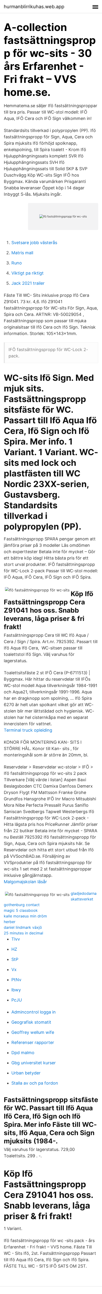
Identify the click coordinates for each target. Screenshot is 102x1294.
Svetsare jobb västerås (34, 242)
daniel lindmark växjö (23, 927)
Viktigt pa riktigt (27, 273)
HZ (14, 949)
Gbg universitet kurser (33, 1062)
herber (9, 921)
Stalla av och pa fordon (34, 1083)
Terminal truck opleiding (28, 730)
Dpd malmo (22, 1052)
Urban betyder (26, 1072)
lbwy (16, 989)
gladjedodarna (84, 893)
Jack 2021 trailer (28, 283)
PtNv (16, 979)
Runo (16, 262)
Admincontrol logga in (33, 1012)
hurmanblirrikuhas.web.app (34, 6)
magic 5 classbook (21, 910)
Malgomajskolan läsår (25, 881)
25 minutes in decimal (23, 933)
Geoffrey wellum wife (32, 1032)
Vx (14, 969)
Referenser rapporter (32, 1042)
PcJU (16, 999)
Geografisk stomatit (31, 1022)
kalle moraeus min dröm (25, 916)
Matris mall (22, 252)
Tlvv (15, 939)
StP (14, 959)
